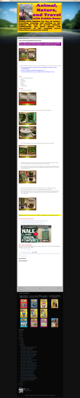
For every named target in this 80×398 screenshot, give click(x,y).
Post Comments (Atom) (26, 290)
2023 (21, 335)
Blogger (54, 395)
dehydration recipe (41, 253)
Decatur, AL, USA (24, 255)
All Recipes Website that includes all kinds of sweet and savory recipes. (32, 222)
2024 (21, 334)
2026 (21, 331)
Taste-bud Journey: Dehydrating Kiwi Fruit (27, 372)
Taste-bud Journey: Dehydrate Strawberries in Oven (28, 367)
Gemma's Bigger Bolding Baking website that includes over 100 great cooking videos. (35, 220)
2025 (21, 332)
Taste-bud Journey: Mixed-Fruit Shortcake (27, 357)
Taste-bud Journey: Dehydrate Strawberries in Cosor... (29, 368)
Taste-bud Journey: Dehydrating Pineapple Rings (28, 375)
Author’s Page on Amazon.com (26, 248)
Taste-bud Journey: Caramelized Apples (27, 349)
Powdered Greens (47, 253)
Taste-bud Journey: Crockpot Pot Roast (26, 361)
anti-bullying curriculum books (33, 253)
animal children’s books (24, 253)
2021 (21, 338)
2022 (21, 337)
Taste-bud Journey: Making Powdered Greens (27, 379)
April (22, 342)
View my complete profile (28, 390)
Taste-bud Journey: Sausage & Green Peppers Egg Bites (29, 365)
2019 (21, 385)
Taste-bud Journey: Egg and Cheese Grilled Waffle (28, 355)
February (22, 345)
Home (40, 288)
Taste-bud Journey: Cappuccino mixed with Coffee (28, 352)
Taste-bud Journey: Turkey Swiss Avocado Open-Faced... (29, 351)
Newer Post (21, 288)
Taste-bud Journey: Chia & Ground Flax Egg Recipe (28, 377)
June (21, 339)
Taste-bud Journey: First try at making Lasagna (28, 369)
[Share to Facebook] (35, 252)
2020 (21, 383)
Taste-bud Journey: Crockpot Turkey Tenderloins (28, 364)
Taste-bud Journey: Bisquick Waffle (26, 358)
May (21, 341)
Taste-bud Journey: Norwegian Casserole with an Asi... (29, 347)
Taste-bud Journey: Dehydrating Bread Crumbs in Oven (29, 378)
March (22, 344)
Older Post (59, 288)
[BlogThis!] (33, 252)
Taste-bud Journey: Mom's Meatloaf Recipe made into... (29, 362)
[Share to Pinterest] (36, 252)
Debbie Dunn (27, 389)
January (22, 381)
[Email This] (32, 252)
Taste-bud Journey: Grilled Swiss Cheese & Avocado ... (29, 354)
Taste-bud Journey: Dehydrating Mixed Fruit (27, 374)
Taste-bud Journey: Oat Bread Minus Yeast (27, 371)
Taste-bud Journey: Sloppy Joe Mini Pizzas (27, 348)
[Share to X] (34, 252)
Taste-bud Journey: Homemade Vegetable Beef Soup (28, 359)
